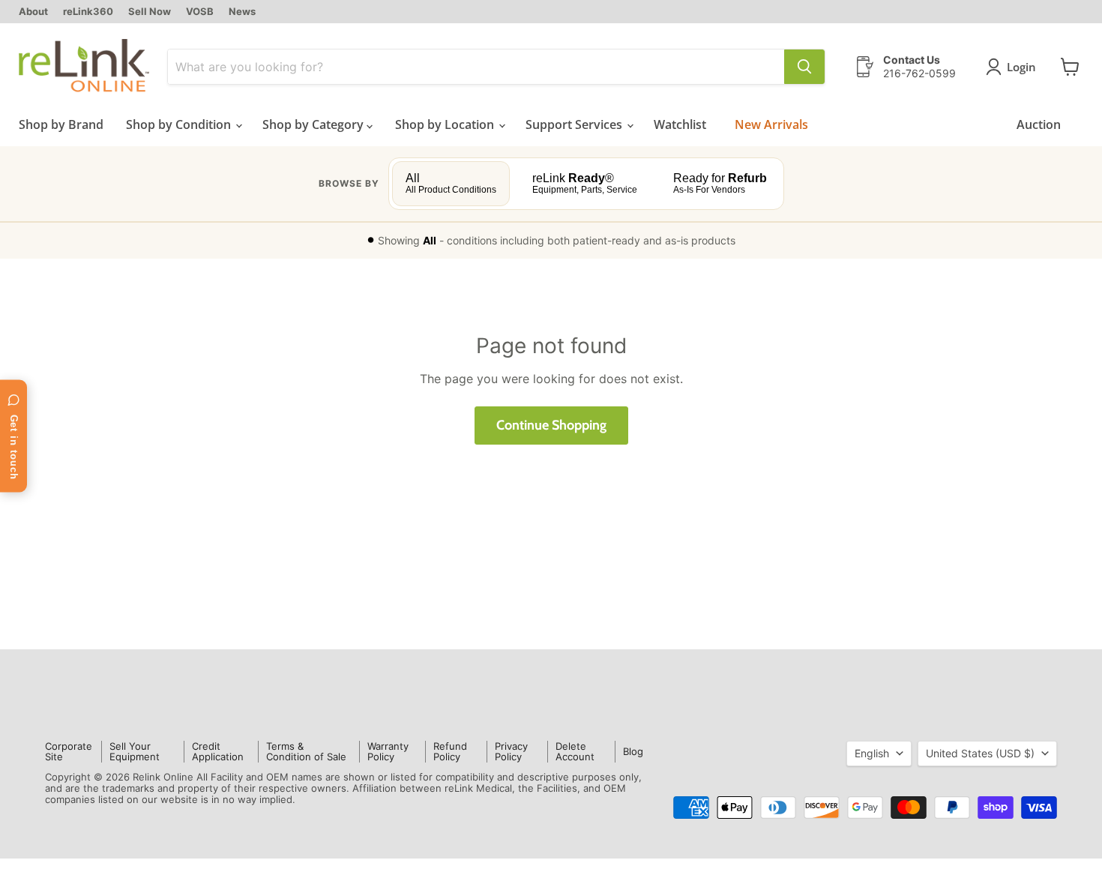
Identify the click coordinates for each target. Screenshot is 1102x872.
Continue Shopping (551, 425)
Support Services (575, 124)
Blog (633, 751)
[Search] (804, 66)
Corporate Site (68, 751)
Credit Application (218, 751)
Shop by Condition (180, 124)
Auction (1039, 124)
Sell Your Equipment (134, 751)
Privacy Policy (511, 751)
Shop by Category (314, 124)
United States (980, 753)
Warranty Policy (388, 751)
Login (1021, 66)
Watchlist (680, 124)
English (872, 753)
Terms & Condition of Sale (306, 751)
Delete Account (574, 751)
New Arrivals (771, 124)
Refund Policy (450, 751)
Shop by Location (446, 124)
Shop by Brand (61, 124)
